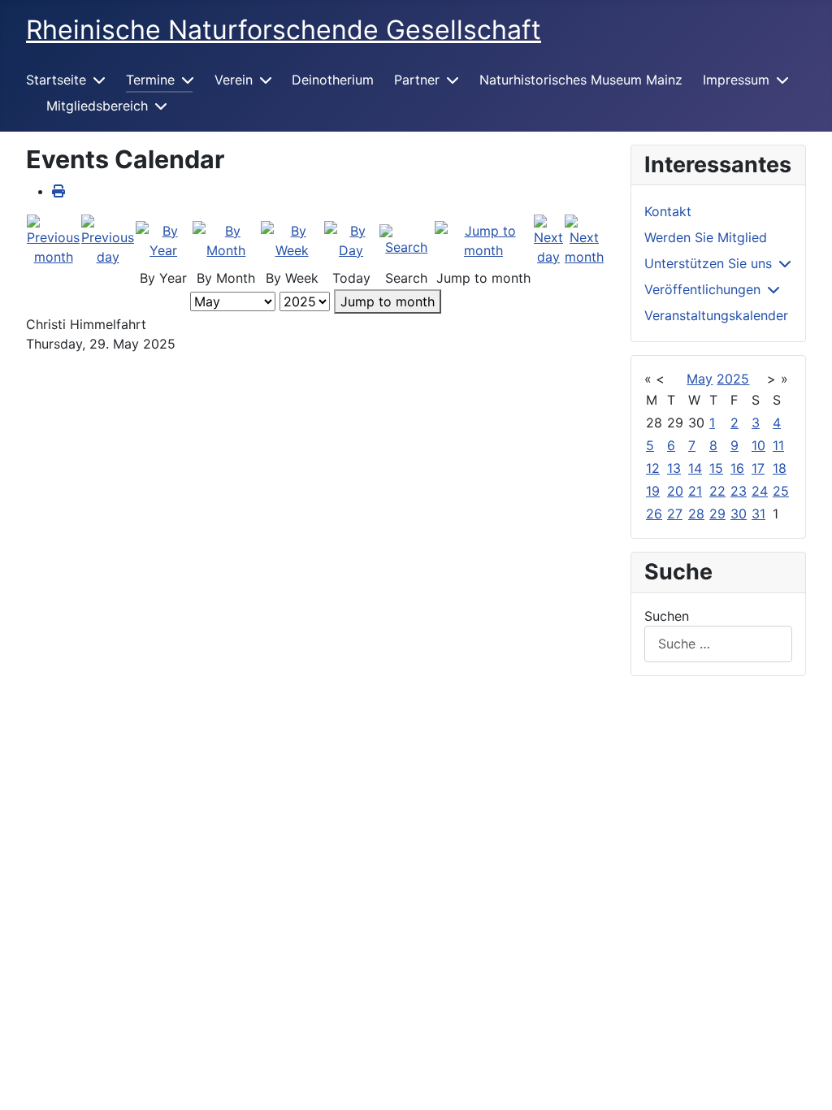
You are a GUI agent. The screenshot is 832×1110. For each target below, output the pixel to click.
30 (738, 513)
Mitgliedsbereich (97, 106)
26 (654, 513)
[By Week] (291, 239)
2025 (733, 379)
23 (738, 491)
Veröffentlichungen (702, 289)
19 (653, 491)
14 (695, 468)
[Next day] (548, 239)
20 (675, 491)
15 (716, 468)
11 (778, 445)
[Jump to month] (483, 239)
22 (717, 491)
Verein (233, 80)
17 (758, 468)
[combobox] (718, 644)
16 (737, 468)
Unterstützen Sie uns (708, 263)
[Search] (406, 239)
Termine (150, 80)
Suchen (666, 616)
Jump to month (387, 301)
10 (758, 445)
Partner (417, 80)
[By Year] (163, 239)
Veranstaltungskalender (716, 315)
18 (779, 468)
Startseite (56, 80)
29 (717, 513)
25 (781, 491)
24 (760, 491)
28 (696, 513)
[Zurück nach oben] (803, 1080)
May (700, 379)
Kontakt (667, 211)
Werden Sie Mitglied (705, 237)
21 (695, 491)
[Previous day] (107, 239)
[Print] (58, 191)
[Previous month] (53, 239)
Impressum (736, 80)
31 (758, 513)
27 (674, 513)
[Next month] (584, 239)
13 (674, 468)
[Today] (351, 239)
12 (653, 468)
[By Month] (226, 239)
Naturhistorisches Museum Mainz (580, 80)
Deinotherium (333, 80)
